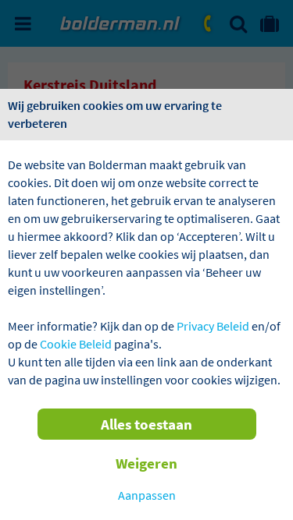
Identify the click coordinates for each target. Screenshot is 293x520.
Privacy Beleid (213, 326)
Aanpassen (147, 495)
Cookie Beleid (76, 344)
